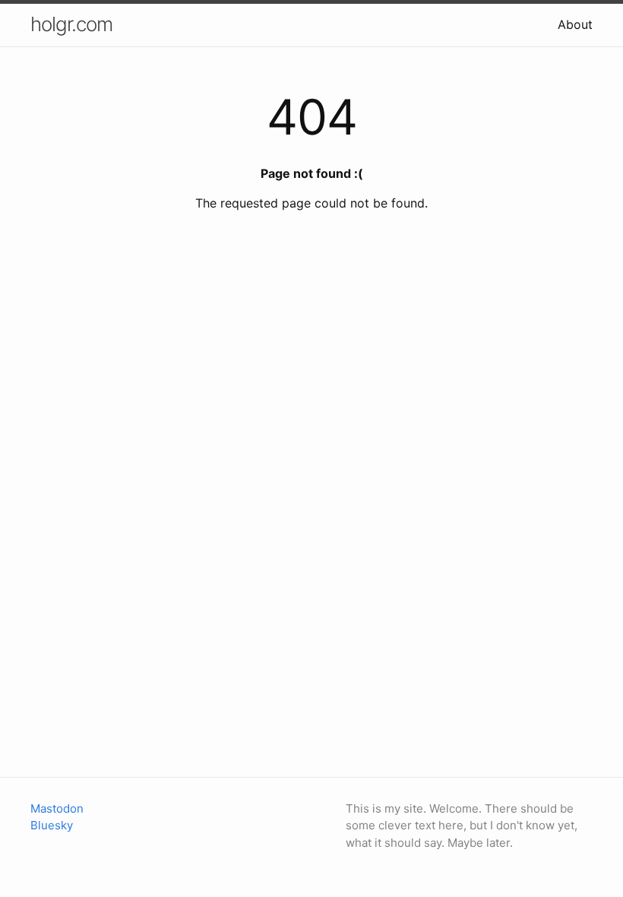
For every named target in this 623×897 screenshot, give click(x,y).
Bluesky (51, 825)
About (575, 24)
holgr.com (71, 24)
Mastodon (57, 808)
